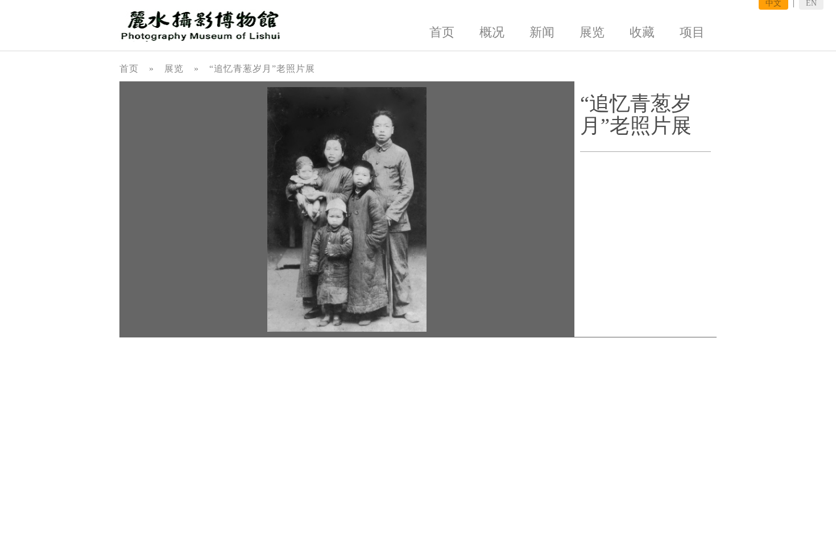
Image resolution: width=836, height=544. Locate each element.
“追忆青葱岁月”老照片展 (262, 68)
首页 (441, 32)
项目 (692, 32)
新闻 (541, 32)
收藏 (642, 32)
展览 (592, 32)
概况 (491, 32)
